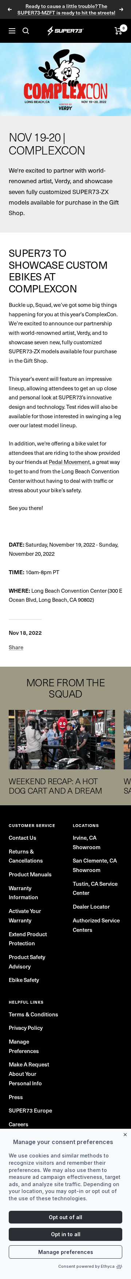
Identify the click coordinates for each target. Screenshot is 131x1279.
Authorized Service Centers (96, 925)
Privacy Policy (26, 1028)
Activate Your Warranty (25, 915)
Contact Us (22, 838)
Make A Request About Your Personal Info (29, 1073)
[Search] (26, 31)
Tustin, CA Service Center (95, 888)
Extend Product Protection (28, 938)
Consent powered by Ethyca (86, 1266)
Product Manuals (30, 874)
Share (16, 647)
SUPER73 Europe (30, 1110)
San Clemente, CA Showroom (95, 865)
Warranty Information (23, 892)
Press (16, 1097)
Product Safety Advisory (27, 961)
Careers (18, 1124)
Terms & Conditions (33, 1014)
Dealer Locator (91, 906)
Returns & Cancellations (26, 856)
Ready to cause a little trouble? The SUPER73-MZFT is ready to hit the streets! (66, 9)
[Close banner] (126, 1133)
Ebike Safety (24, 980)
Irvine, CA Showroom (86, 842)
